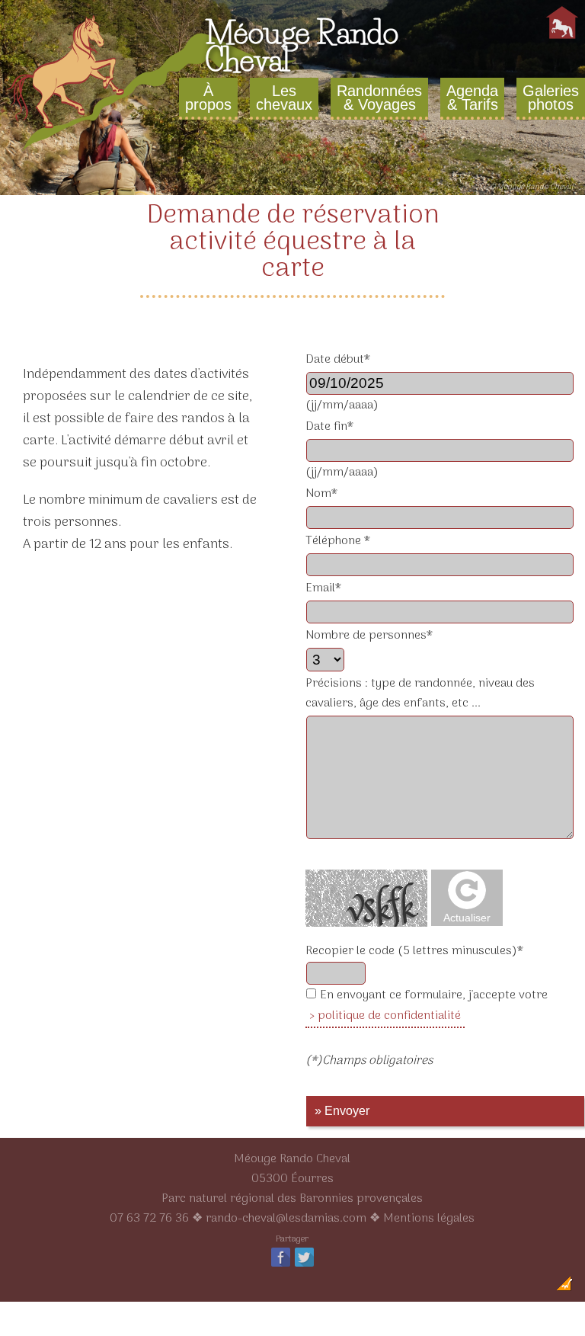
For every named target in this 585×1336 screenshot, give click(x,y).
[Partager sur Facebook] (281, 1266)
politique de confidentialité (389, 1016)
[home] (562, 39)
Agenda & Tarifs (472, 97)
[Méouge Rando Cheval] (152, 152)
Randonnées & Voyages (379, 97)
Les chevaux (284, 97)
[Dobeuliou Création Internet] (564, 1288)
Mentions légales (429, 1219)
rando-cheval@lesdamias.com (286, 1219)
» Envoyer (342, 1110)
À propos (208, 97)
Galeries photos (551, 97)
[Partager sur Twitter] (304, 1266)
